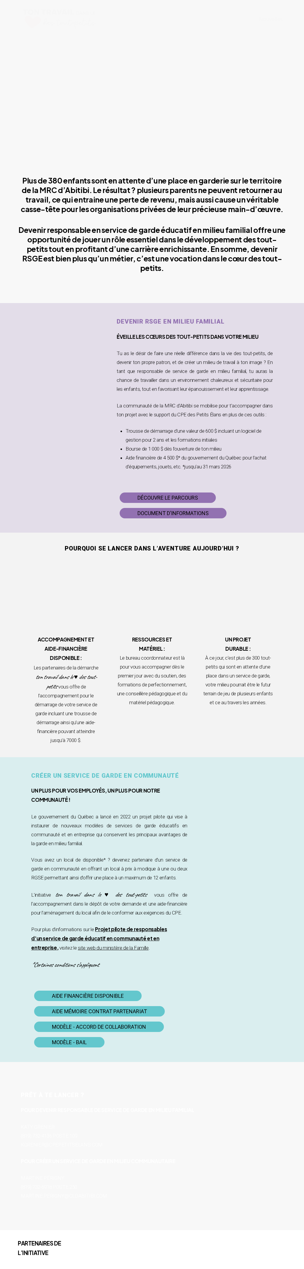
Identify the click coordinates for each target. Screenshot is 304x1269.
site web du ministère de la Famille (113, 948)
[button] (167, 498)
